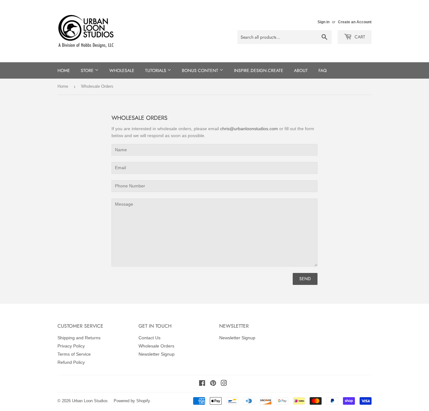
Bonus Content (201, 70)
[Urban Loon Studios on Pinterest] (213, 383)
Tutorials (156, 70)
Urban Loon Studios (90, 400)
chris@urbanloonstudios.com (249, 128)
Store (88, 70)
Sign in (323, 22)
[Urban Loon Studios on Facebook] (202, 383)
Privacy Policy (71, 345)
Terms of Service (74, 354)
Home (63, 70)
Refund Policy (71, 362)
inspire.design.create (258, 70)
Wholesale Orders (156, 345)
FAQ (322, 70)
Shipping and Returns (78, 337)
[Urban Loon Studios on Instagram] (224, 383)
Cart (359, 37)
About (301, 70)
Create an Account (355, 22)
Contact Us (149, 337)
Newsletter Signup (156, 354)
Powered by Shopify (132, 400)
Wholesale (121, 70)
